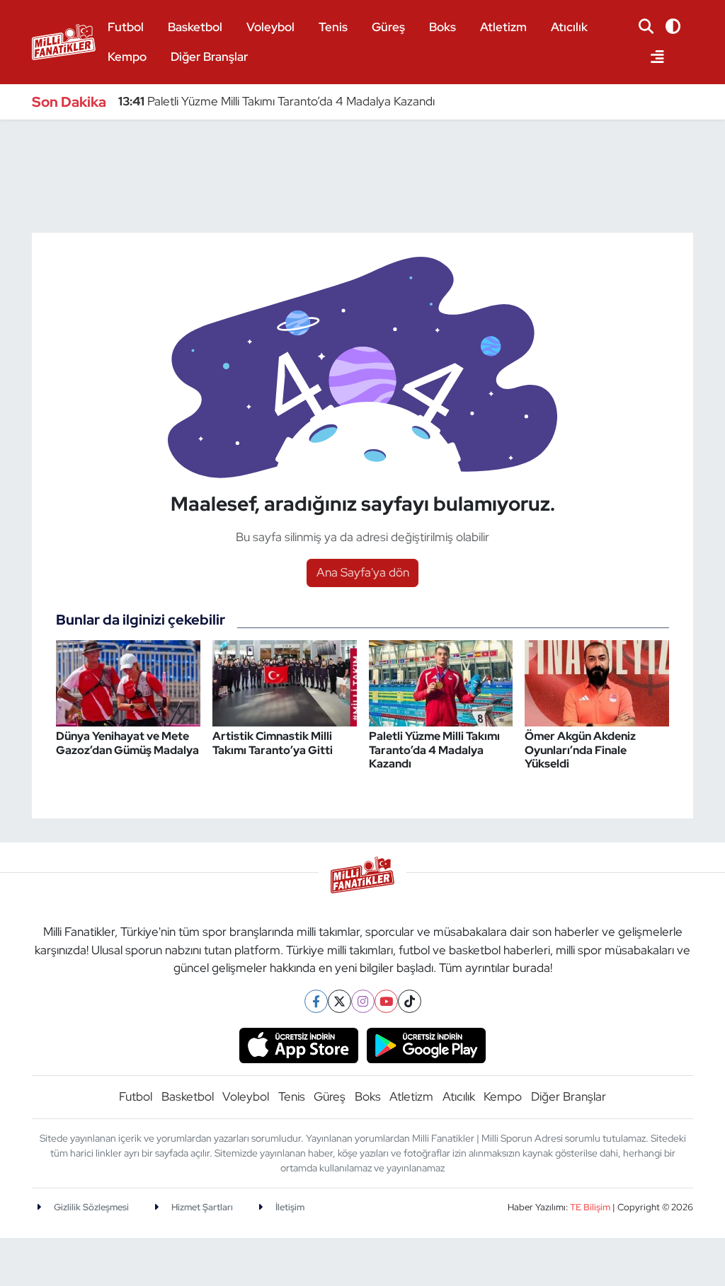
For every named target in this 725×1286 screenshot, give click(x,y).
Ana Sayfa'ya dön (362, 572)
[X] (339, 1001)
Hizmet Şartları (201, 1207)
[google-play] (426, 1044)
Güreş (388, 27)
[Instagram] (363, 1001)
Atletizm (503, 27)
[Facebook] (316, 1001)
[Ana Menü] (651, 57)
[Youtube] (386, 1001)
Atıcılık (569, 27)
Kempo (127, 56)
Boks (442, 27)
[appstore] (298, 1044)
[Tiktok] (409, 1001)
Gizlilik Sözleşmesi (90, 1207)
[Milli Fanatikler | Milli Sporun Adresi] (64, 40)
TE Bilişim (590, 1207)
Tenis (333, 27)
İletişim (288, 1207)
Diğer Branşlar (209, 56)
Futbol (126, 27)
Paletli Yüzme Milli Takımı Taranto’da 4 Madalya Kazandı (276, 101)
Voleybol (270, 27)
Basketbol (195, 27)
